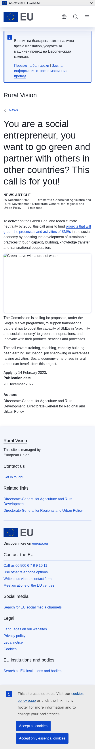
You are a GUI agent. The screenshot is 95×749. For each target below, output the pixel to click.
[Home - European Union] (31, 17)
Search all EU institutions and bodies (32, 671)
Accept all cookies (33, 726)
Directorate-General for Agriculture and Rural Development (38, 501)
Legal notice (13, 642)
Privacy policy (14, 636)
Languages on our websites (25, 629)
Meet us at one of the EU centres (29, 585)
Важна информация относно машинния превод (41, 71)
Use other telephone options (26, 572)
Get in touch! (13, 477)
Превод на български (31, 65)
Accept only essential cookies (42, 738)
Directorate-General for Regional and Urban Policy (43, 510)
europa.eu (40, 543)
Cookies (10, 649)
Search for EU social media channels (33, 607)
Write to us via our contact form (27, 579)
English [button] (64, 16)
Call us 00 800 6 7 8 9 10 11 (25, 565)
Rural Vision (15, 440)
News (13, 110)
